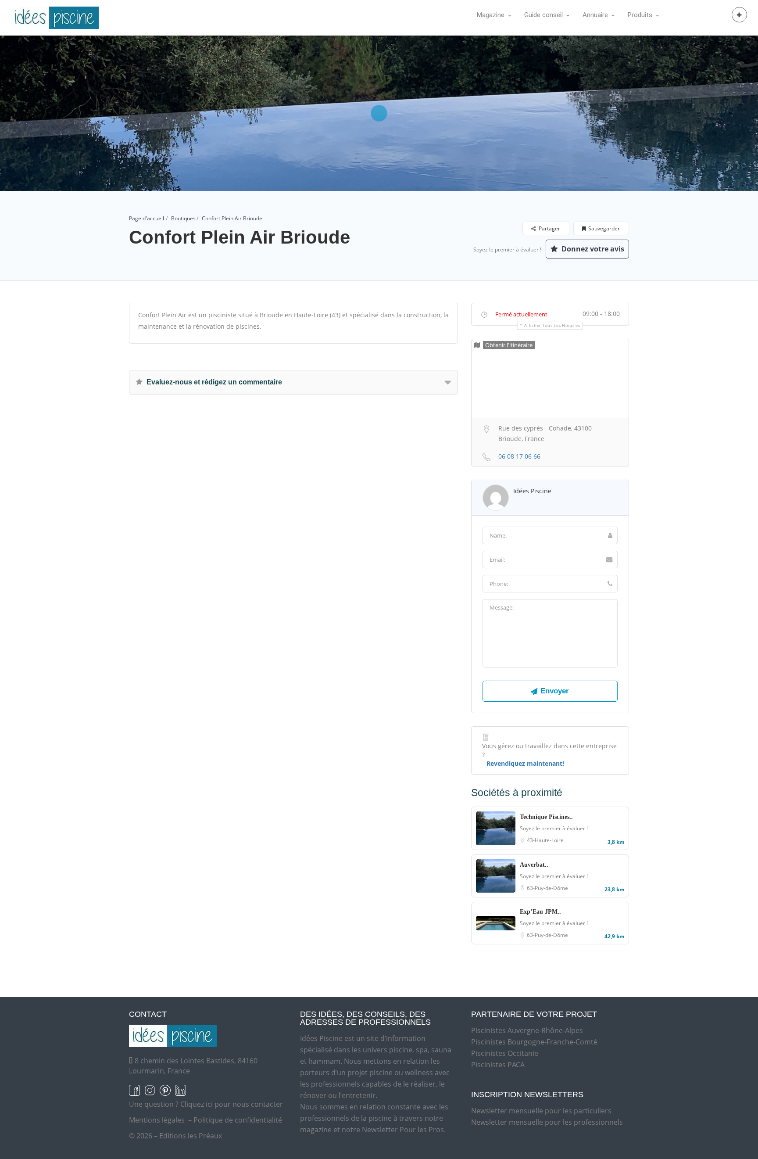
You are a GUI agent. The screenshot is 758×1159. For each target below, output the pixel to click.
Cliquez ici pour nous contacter (231, 1104)
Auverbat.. (534, 864)
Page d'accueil (146, 218)
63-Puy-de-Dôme (547, 888)
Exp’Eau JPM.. (540, 911)
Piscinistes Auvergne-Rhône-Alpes (527, 1030)
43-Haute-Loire (545, 840)
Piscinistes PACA (498, 1064)
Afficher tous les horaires (552, 325)
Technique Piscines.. (546, 817)
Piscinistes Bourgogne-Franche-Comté (534, 1042)
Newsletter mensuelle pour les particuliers (541, 1111)
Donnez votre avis (592, 249)
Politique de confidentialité (237, 1120)
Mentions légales (157, 1120)
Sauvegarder (604, 228)
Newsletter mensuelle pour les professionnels (547, 1122)
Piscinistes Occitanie (504, 1053)
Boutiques (183, 218)
